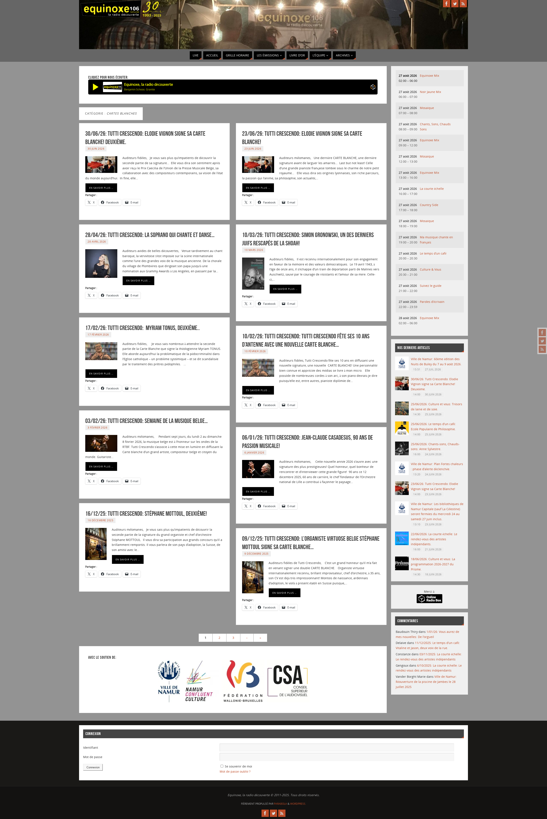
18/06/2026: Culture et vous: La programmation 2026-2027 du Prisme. (433, 564)
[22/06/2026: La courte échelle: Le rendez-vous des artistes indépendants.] (402, 544)
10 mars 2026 (253, 250)
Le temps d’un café (433, 253)
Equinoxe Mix (429, 76)
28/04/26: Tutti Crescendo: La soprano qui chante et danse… (150, 234)
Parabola (280, 804)
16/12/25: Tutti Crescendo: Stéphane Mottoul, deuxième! (146, 513)
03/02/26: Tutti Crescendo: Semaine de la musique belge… (146, 420)
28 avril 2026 (97, 241)
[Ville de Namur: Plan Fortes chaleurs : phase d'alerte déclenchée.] (402, 474)
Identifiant (90, 747)
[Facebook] (542, 332)
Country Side (429, 205)
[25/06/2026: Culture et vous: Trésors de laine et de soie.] (402, 414)
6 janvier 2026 (254, 452)
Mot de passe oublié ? (235, 771)
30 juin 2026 (96, 148)
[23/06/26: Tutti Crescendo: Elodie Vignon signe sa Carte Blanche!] (402, 494)
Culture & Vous (430, 269)
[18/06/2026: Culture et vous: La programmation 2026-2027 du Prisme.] (402, 569)
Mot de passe (92, 757)
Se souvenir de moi (238, 766)
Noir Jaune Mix (430, 92)
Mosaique (427, 108)
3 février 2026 (97, 427)
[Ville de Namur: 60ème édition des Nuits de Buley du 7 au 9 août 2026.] (402, 369)
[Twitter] (542, 341)
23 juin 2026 (252, 148)
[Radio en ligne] (373, 87)
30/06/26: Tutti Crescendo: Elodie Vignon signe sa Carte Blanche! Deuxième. (434, 384)
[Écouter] (96, 87)
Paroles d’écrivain (432, 302)
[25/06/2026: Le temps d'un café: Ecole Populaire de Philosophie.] (402, 434)
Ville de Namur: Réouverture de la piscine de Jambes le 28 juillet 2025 (426, 682)
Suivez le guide (430, 286)
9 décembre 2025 (256, 553)
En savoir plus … (101, 187)
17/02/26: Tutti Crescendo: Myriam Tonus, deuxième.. (142, 327)
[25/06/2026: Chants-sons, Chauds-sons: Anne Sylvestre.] (402, 454)
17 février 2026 (98, 334)
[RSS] (542, 349)
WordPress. (298, 804)
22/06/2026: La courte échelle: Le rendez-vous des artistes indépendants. (434, 539)
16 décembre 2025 (100, 520)
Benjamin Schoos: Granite (139, 89)
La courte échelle (432, 189)
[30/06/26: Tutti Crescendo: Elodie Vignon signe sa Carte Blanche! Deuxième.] (402, 389)
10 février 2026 (255, 351)
